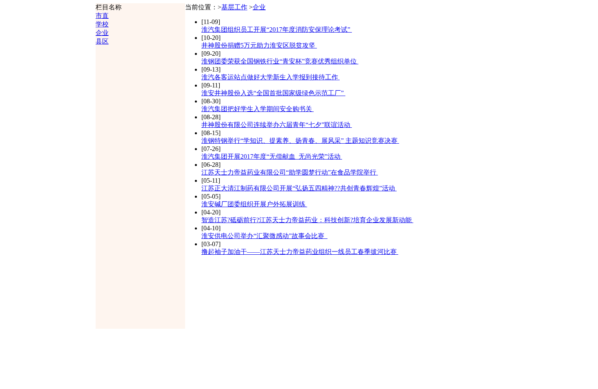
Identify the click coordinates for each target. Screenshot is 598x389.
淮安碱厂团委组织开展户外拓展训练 (254, 204)
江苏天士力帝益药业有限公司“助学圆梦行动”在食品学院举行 (289, 172)
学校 (102, 24)
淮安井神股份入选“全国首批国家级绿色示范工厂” (273, 93)
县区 (102, 41)
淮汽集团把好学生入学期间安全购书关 (257, 108)
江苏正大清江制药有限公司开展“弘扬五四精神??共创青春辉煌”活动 (299, 188)
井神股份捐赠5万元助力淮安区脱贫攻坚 (259, 45)
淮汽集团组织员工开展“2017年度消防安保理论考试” (276, 29)
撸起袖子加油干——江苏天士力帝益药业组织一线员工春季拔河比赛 (299, 251)
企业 (102, 32)
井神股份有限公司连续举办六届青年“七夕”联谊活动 (276, 124)
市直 (102, 15)
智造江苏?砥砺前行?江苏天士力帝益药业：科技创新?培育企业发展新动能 (307, 219)
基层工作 (234, 7)
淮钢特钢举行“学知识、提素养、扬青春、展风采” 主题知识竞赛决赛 (300, 140)
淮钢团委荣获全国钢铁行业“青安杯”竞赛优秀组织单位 (279, 61)
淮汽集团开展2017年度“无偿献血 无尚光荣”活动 (271, 156)
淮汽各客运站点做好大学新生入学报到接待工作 (270, 77)
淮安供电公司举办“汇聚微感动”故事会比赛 (264, 235)
